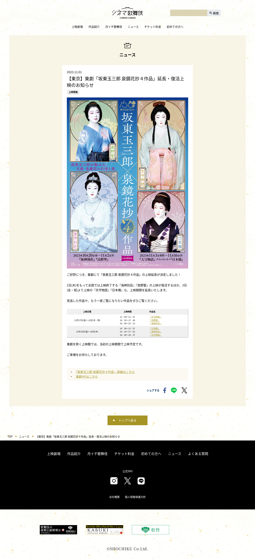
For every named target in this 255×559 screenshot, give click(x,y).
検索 (216, 13)
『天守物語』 (155, 316)
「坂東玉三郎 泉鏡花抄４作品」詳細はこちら (105, 371)
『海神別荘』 (155, 323)
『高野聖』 (154, 320)
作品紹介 (94, 27)
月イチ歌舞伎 (113, 27)
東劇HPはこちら (87, 376)
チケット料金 (152, 27)
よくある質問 (198, 453)
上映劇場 (77, 27)
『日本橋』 (154, 328)
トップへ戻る (127, 420)
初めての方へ (175, 27)
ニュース (133, 27)
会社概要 (114, 497)
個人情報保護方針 (135, 497)
